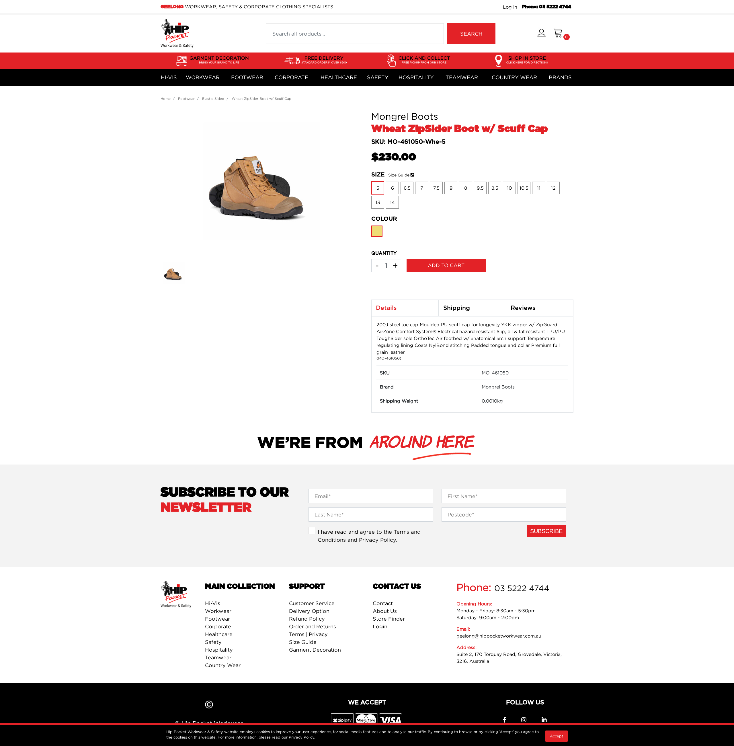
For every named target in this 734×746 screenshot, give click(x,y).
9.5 (480, 188)
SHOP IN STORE (527, 59)
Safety (378, 77)
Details (386, 308)
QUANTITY (384, 253)
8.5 (494, 188)
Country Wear (514, 77)
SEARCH (471, 33)
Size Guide (398, 175)
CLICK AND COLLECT (424, 59)
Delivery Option (309, 611)
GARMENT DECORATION (219, 59)
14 (392, 202)
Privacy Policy (377, 540)
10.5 (524, 188)
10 (509, 188)
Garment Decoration (315, 649)
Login (380, 626)
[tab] (405, 308)
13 (378, 202)
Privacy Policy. (302, 737)
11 (538, 188)
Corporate (291, 77)
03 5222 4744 (521, 588)
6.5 (407, 188)
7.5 (436, 188)
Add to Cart (446, 265)
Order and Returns (312, 626)
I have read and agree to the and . (369, 536)
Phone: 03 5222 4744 (546, 7)
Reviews (523, 308)
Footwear (247, 77)
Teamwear (462, 77)
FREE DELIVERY (324, 59)
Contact (383, 603)
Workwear (203, 77)
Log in (510, 6)
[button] (541, 33)
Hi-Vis (169, 77)
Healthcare (339, 77)
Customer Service (312, 603)
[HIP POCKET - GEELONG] (177, 33)
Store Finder (389, 618)
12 (553, 188)
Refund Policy (307, 618)
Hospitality (416, 77)
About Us (385, 611)
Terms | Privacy (308, 634)
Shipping (456, 308)
